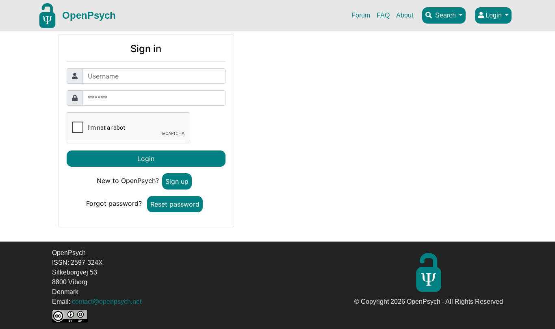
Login (493, 15)
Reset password (174, 204)
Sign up (177, 181)
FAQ (383, 15)
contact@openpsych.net (106, 301)
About (404, 15)
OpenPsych (89, 15)
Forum (360, 15)
